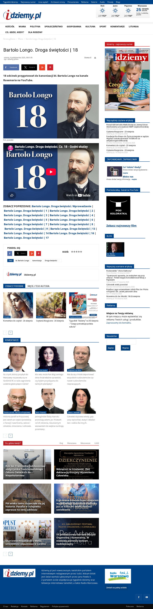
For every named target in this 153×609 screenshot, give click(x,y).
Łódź (97, 443)
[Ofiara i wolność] (81, 401)
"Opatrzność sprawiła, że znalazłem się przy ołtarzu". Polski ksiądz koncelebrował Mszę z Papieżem (126, 277)
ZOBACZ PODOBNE (14, 286)
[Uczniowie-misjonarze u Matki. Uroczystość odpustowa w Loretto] (27, 533)
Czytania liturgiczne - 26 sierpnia (50, 321)
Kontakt (24, 606)
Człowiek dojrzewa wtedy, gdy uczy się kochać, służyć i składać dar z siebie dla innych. (81, 419)
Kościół (9, 26)
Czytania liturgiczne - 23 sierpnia (120, 131)
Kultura (90, 26)
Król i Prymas (41, 412)
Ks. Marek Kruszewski (111, 254)
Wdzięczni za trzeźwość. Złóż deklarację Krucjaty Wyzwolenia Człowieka (75, 472)
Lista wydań (43, 2)
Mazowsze (85, 443)
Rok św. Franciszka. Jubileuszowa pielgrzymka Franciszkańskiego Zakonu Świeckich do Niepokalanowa (25, 471)
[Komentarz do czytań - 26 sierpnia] (18, 305)
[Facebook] (139, 597)
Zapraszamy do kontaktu (118, 322)
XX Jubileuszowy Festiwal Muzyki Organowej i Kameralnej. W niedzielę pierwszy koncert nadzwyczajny (76, 539)
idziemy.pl (30, 274)
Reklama (84, 2)
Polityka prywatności (60, 606)
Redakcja (14, 606)
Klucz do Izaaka (41, 370)
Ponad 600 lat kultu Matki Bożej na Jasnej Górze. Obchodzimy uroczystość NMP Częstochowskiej (127, 126)
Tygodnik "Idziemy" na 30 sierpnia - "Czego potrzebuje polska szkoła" (83, 324)
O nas (5, 606)
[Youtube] (147, 597)
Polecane (130, 606)
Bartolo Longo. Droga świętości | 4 (71, 215)
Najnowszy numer (28, 2)
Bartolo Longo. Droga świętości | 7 (25, 224)
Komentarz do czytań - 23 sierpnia (121, 145)
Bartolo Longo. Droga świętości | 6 (71, 219)
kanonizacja (37, 260)
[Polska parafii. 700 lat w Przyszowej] (17, 401)
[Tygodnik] (84, 305)
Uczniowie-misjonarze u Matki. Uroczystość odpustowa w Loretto (26, 542)
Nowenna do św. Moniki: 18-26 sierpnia (123, 296)
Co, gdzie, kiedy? (14, 32)
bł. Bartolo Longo (22, 260)
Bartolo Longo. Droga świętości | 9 (26, 228)
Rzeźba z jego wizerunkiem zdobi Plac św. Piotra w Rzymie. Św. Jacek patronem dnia (127, 290)
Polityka (35, 26)
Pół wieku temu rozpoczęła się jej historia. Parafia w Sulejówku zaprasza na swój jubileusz (25, 506)
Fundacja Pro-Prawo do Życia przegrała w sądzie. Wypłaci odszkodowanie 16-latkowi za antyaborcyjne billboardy (127, 138)
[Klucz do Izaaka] (49, 358)
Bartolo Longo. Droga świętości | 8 (71, 224)
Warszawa (71, 443)
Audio (102, 2)
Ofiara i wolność (74, 412)
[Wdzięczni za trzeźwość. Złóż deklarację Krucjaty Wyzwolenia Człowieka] (78, 464)
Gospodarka (74, 26)
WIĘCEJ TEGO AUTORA (38, 286)
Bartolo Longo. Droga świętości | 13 (72, 228)
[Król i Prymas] (49, 401)
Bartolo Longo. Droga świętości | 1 (25, 210)
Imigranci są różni (74, 370)
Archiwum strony (58, 2)
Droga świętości (51, 260)
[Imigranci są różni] (81, 358)
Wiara (22, 26)
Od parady (8, 370)
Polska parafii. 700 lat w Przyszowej (17, 412)
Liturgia (134, 26)
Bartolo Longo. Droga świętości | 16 (71, 233)
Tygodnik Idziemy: (10, 2)
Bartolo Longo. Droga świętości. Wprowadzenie (61, 206)
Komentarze (117, 26)
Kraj (61, 443)
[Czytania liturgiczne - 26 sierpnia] (51, 305)
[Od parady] (17, 358)
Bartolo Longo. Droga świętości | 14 (26, 233)
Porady (110, 2)
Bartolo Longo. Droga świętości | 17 (26, 237)
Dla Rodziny (35, 32)
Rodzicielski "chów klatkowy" (119, 271)
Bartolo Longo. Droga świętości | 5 (25, 219)
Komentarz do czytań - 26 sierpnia (18, 321)
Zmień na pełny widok (116, 587)
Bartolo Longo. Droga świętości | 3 (25, 215)
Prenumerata (73, 2)
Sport (103, 26)
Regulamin (44, 606)
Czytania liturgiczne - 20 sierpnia (120, 150)
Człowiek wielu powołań (117, 285)
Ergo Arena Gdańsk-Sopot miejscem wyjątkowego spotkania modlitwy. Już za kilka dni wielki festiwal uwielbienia (77, 505)
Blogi (118, 2)
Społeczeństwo (54, 26)
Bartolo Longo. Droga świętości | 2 (71, 210)
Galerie (94, 2)
